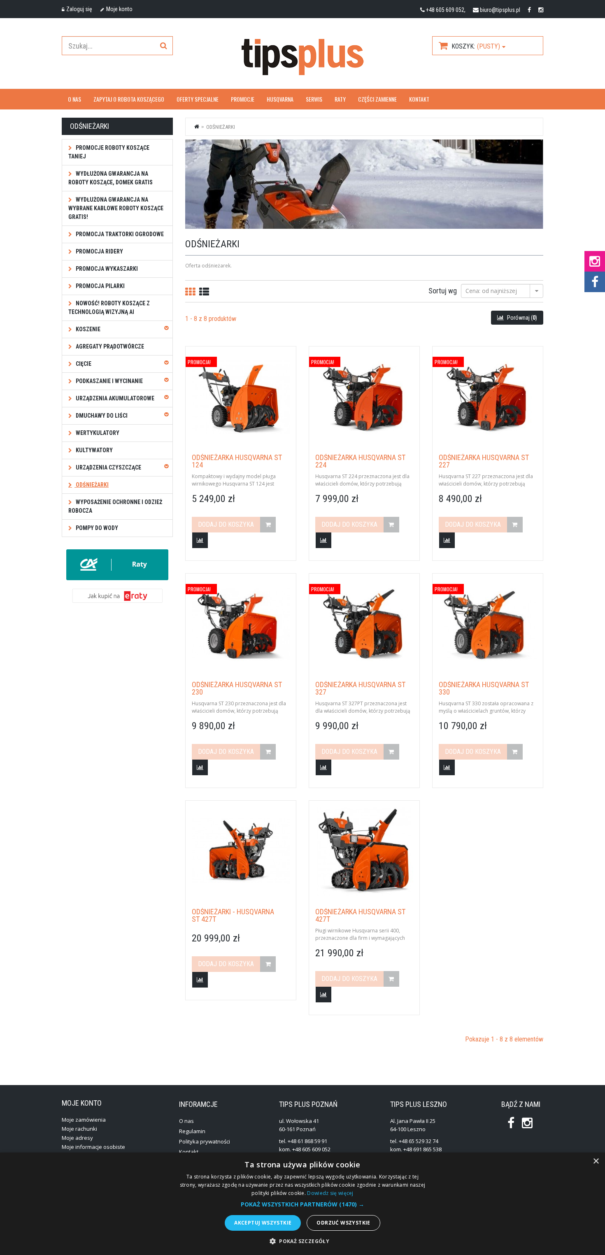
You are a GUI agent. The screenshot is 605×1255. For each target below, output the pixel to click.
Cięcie (82, 363)
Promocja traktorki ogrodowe (119, 234)
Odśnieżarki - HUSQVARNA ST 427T (233, 915)
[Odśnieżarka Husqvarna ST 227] (488, 397)
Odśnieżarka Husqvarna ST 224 (360, 461)
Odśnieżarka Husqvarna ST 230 (237, 688)
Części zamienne (377, 99)
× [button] (596, 1161)
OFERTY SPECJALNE (198, 99)
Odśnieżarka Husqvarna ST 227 (484, 461)
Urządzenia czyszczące (107, 467)
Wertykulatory (96, 433)
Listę (204, 291)
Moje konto (119, 9)
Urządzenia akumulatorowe (114, 398)
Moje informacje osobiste (93, 1146)
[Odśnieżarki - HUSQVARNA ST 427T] (241, 851)
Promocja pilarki (99, 286)
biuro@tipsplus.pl (500, 10)
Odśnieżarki (91, 484)
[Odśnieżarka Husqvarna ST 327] (364, 624)
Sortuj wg (442, 290)
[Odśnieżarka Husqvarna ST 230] (241, 624)
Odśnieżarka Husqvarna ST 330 (484, 688)
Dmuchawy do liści (101, 415)
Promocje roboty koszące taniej (108, 152)
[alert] (302, 1204)
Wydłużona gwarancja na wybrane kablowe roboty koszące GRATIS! (115, 208)
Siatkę (190, 291)
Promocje (242, 99)
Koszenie (87, 329)
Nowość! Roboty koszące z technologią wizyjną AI (109, 307)
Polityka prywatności (204, 1141)
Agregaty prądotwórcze (109, 346)
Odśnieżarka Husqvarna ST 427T (360, 915)
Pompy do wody (96, 528)
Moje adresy (77, 1137)
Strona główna (197, 126)
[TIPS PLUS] (302, 57)
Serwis (314, 99)
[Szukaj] (163, 45)
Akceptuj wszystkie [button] (262, 1222)
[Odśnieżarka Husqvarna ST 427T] (364, 851)
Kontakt (419, 99)
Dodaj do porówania (200, 540)
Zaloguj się (79, 9)
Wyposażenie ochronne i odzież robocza (115, 506)
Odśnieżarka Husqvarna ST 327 (360, 688)
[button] (302, 1204)
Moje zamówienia (84, 1119)
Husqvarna (280, 99)
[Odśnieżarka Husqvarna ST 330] (488, 624)
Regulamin (192, 1131)
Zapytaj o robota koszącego (128, 99)
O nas (74, 99)
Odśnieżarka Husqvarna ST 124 (237, 461)
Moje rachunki (79, 1128)
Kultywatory (93, 450)
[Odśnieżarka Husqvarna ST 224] (364, 397)
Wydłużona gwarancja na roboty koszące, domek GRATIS (110, 178)
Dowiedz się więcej (330, 1193)
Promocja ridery (98, 251)
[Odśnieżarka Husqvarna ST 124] (241, 397)
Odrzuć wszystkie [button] (343, 1222)
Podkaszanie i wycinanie (108, 381)
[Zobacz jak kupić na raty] (117, 595)
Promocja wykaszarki (106, 268)
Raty (340, 99)
